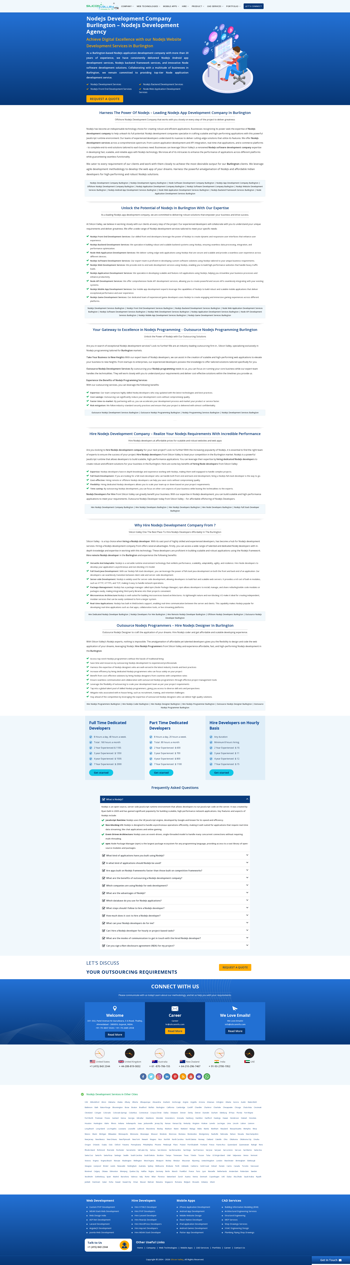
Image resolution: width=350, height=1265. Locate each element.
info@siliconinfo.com (235, 1024)
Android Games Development (194, 1228)
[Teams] (198, 1076)
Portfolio (216, 1247)
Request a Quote (105, 99)
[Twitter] (151, 1076)
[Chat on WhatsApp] (206, 1076)
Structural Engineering (235, 1215)
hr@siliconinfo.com (175, 1024)
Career (227, 1247)
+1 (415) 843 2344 (98, 1247)
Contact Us (239, 1247)
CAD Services (202, 1247)
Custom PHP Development (102, 1207)
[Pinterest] (175, 1076)
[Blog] (182, 1076)
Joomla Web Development (101, 1232)
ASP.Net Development (99, 1220)
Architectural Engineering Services (241, 1211)
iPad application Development (194, 1224)
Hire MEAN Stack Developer (148, 1232)
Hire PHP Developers (145, 1211)
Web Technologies (168, 1247)
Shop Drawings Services (236, 1224)
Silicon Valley (177, 1259)
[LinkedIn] (167, 1076)
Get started (101, 772)
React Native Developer (191, 1220)
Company (151, 1247)
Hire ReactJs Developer (146, 1220)
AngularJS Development (100, 1228)
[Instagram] (159, 1076)
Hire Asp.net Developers (146, 1228)
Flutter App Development (192, 1232)
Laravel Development (99, 1224)
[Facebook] (143, 1076)
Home (140, 1247)
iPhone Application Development (195, 1207)
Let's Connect (253, 6)
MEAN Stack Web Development (104, 1211)
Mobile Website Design (191, 1215)
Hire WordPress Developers (148, 1224)
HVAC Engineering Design (237, 1228)
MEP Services (231, 1220)
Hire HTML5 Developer (146, 1207)
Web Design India (97, 1215)
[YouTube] (190, 1076)
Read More (115, 1034)
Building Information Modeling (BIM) (241, 1207)
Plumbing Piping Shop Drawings (239, 1232)
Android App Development (192, 1211)
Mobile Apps (187, 1247)
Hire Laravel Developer (146, 1215)
